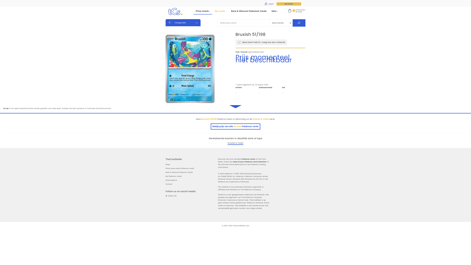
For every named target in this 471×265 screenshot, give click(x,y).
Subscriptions (171, 180)
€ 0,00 (299, 12)
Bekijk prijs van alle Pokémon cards (235, 126)
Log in (271, 4)
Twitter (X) (172, 196)
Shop (168, 164)
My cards (220, 11)
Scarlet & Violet (235, 143)
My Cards (289, 4)
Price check (202, 11)
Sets (274, 11)
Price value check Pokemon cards (180, 168)
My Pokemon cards (174, 176)
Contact (169, 184)
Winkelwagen (300, 10)
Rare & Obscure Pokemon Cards (249, 11)
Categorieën (180, 22)
